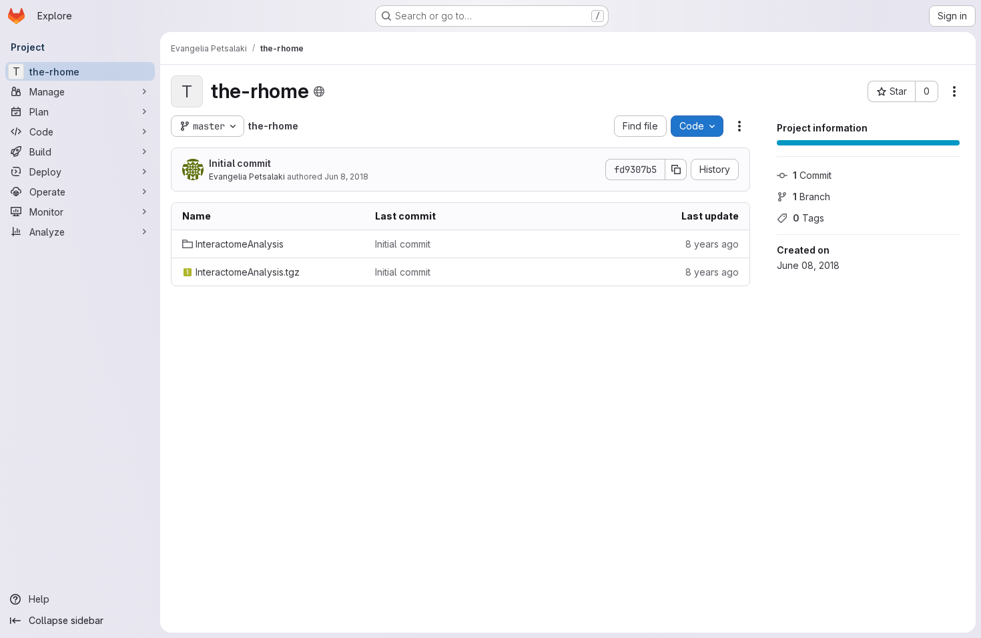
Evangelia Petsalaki (247, 177)
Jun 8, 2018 (346, 177)
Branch (811, 196)
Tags (808, 218)
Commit (812, 175)
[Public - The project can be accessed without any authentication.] (319, 91)
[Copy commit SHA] (676, 169)
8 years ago (712, 244)
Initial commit (240, 163)
